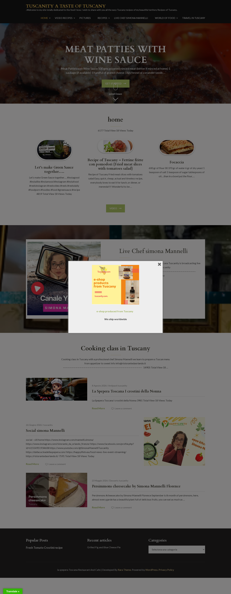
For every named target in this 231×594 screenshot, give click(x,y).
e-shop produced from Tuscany (114, 311)
